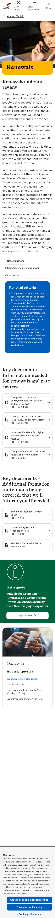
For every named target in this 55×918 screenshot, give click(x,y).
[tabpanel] (27, 319)
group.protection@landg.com (22, 679)
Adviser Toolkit (15, 16)
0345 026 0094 (16, 684)
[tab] (15, 260)
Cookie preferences (29, 914)
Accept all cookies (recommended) (29, 900)
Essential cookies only (30, 907)
